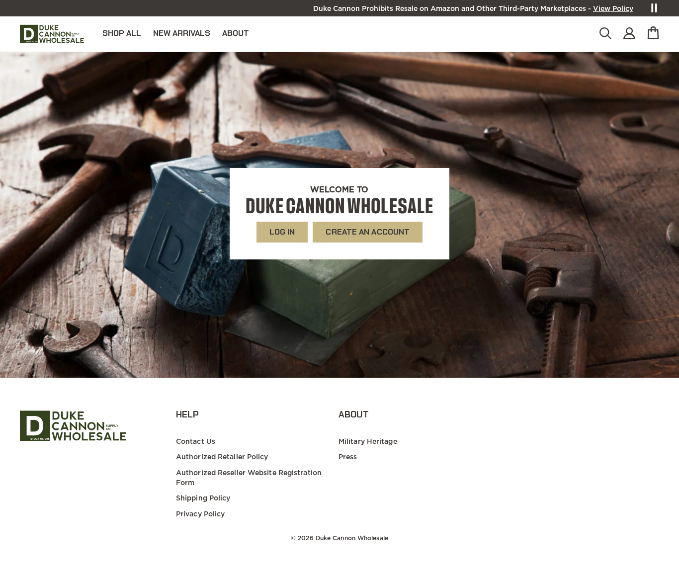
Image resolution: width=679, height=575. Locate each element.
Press (348, 457)
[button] (605, 34)
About (235, 33)
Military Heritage (368, 441)
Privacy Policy (200, 514)
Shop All (121, 33)
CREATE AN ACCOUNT (368, 232)
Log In (282, 232)
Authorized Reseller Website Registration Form (249, 478)
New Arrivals (181, 33)
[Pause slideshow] (654, 8)
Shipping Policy (203, 498)
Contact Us (195, 441)
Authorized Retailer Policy (222, 457)
